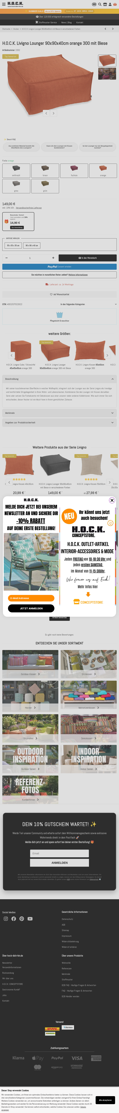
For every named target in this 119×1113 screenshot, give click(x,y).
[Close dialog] (112, 500)
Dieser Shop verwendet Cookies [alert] (15, 1090)
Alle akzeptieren (105, 1100)
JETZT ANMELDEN (31, 608)
